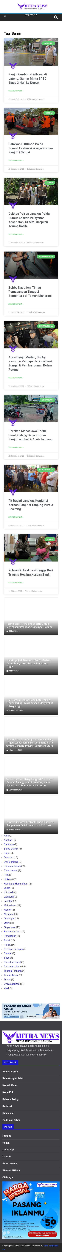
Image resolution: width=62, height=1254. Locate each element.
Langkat (8, 901)
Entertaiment (10, 870)
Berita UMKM (11, 848)
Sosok (7, 957)
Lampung (9, 896)
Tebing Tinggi (11, 975)
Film (6, 875)
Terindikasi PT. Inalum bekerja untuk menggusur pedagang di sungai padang (29, 625)
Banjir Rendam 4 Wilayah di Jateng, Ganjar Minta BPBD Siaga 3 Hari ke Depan (27, 78)
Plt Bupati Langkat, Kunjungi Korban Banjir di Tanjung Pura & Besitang (30, 505)
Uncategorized (12, 984)
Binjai (7, 853)
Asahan (8, 840)
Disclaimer (8, 1113)
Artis (6, 835)
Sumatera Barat (12, 962)
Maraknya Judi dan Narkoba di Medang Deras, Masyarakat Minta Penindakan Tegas (28, 663)
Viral (6, 988)
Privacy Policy (10, 1099)
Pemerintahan (11, 931)
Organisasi (9, 927)
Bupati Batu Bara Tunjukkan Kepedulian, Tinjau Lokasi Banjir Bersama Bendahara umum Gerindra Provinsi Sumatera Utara (29, 742)
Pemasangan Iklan (12, 1078)
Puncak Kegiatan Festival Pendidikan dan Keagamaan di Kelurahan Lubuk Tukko (30, 823)
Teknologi (8, 1149)
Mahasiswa (10, 905)
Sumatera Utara (12, 966)
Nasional (9, 914)
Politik (7, 944)
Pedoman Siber (11, 1120)
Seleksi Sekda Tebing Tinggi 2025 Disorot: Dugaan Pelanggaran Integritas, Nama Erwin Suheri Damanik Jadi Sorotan (30, 782)
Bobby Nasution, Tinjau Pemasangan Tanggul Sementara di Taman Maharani (30, 292)
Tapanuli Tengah (13, 971)
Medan (7, 909)
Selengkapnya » (15, 91)
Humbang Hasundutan (16, 883)
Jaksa (7, 888)
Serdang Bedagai (13, 949)
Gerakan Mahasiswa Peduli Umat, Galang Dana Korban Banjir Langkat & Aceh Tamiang (30, 435)
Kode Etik (8, 1092)
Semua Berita (10, 1071)
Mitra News (25, 1245)
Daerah (8, 857)
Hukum (8, 879)
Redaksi (7, 1106)
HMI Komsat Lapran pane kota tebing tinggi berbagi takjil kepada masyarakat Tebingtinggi (29, 703)
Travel (7, 979)
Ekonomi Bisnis (12, 866)
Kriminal (8, 892)
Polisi (7, 940)
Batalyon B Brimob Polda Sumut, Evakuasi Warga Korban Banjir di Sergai (30, 148)
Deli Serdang (11, 862)
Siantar (8, 953)
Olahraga (9, 918)
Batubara (9, 844)
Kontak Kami (9, 1085)
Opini (7, 923)
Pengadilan (10, 936)
